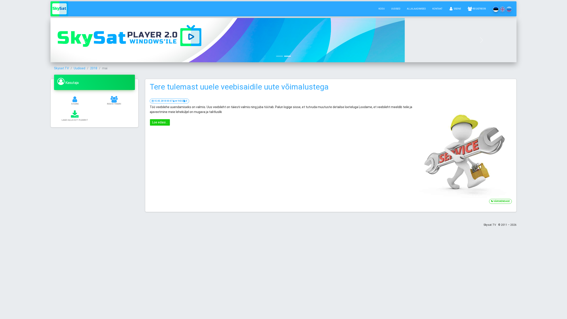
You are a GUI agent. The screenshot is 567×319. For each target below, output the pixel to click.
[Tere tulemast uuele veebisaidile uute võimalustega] (465, 151)
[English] (502, 9)
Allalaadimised (416, 9)
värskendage (501, 201)
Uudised (395, 9)
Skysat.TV (61, 68)
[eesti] (496, 9)
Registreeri (479, 9)
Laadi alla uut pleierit (75, 120)
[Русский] (509, 9)
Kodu (382, 9)
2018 (93, 68)
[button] (85, 40)
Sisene (457, 9)
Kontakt (437, 9)
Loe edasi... (160, 122)
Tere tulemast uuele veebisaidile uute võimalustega (239, 86)
